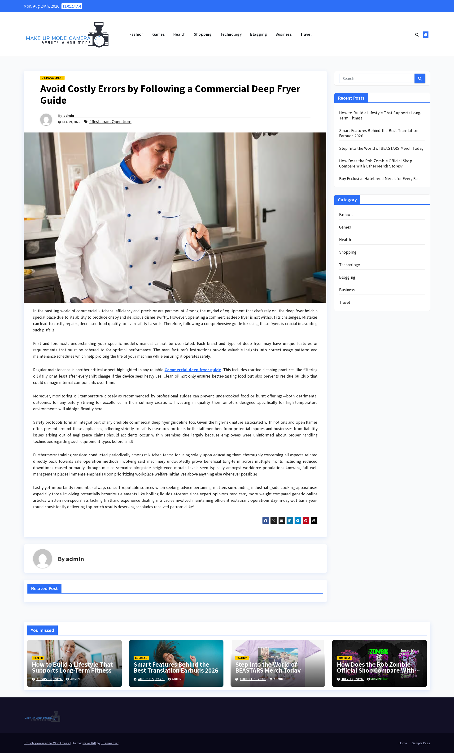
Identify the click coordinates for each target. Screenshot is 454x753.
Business (283, 34)
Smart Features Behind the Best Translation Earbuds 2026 (378, 133)
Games (158, 34)
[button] (417, 34)
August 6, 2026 (49, 679)
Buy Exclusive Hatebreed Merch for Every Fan (379, 178)
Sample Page (421, 743)
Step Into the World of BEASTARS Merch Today (381, 148)
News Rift (89, 743)
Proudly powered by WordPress (47, 743)
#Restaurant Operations (110, 121)
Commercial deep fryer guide (193, 369)
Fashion (137, 34)
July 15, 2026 (352, 679)
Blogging (258, 34)
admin (68, 115)
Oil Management (52, 77)
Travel (305, 34)
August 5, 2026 (151, 679)
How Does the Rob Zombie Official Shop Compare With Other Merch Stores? (375, 163)
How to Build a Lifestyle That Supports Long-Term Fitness (380, 115)
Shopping (203, 34)
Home (403, 743)
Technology (231, 34)
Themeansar (109, 743)
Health (179, 34)
